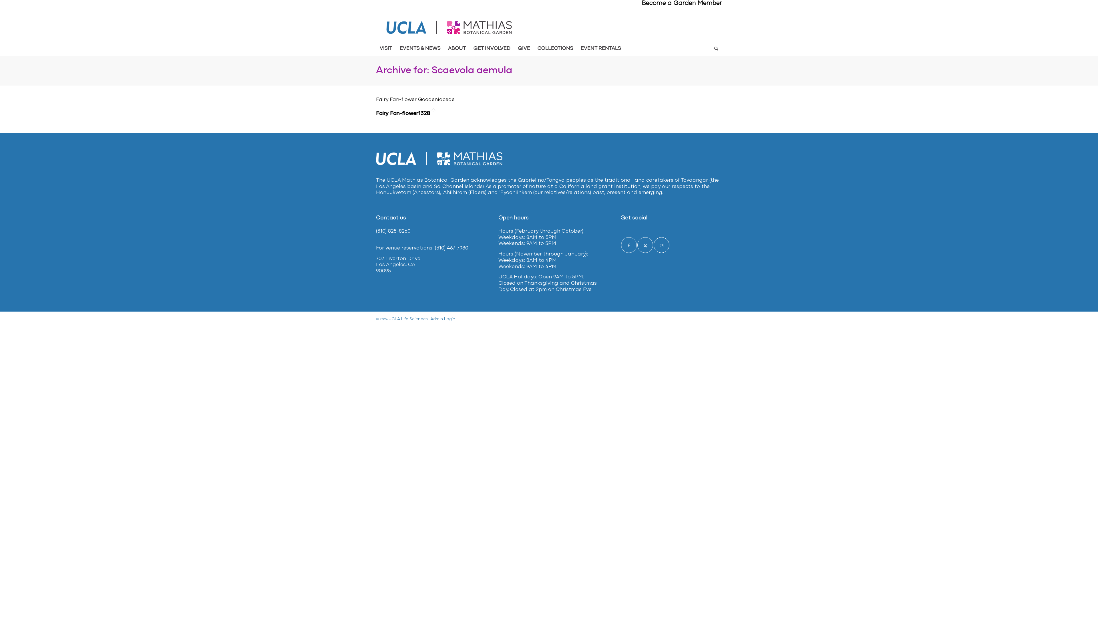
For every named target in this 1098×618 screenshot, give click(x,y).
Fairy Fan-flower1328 (403, 113)
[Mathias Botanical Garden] (449, 28)
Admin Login (442, 319)
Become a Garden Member (682, 3)
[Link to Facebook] (629, 245)
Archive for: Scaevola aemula (444, 71)
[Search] (716, 48)
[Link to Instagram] (661, 245)
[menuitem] (386, 48)
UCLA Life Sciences (408, 319)
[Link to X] (645, 245)
